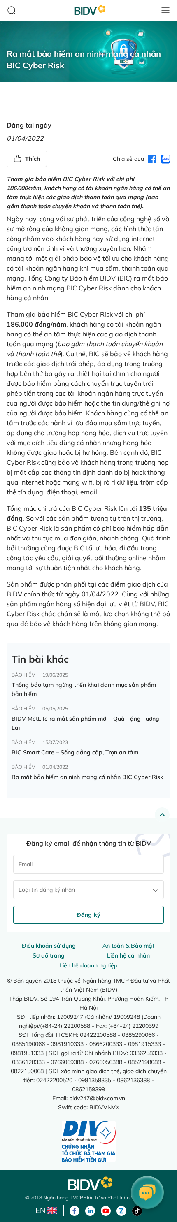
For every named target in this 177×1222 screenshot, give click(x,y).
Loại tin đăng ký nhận (47, 889)
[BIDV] (88, 1183)
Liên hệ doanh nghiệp (88, 965)
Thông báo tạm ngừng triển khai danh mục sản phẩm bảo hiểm (84, 689)
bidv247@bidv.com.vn (97, 1097)
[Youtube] (106, 1210)
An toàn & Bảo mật (128, 945)
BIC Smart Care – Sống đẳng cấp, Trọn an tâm (75, 752)
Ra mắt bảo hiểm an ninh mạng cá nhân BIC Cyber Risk (87, 777)
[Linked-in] (90, 1210)
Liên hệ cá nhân (128, 955)
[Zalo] (121, 1210)
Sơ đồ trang (49, 955)
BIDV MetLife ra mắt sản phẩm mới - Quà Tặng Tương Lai (85, 723)
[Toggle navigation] (165, 10)
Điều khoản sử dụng (49, 945)
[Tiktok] (137, 1210)
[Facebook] (74, 1210)
